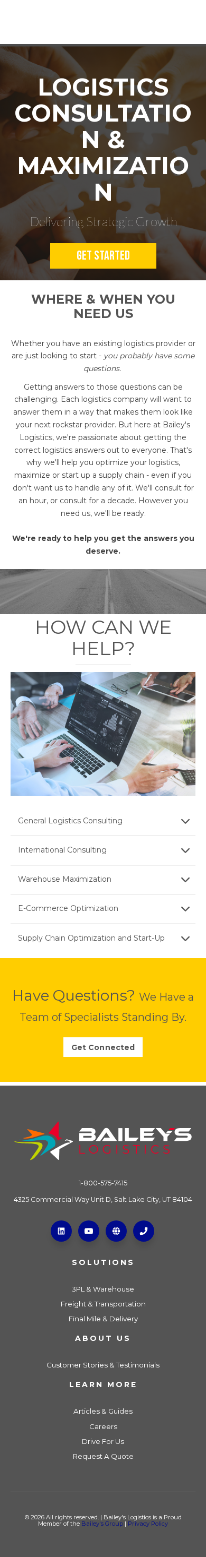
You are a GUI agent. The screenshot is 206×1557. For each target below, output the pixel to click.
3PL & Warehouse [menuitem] (103, 1289)
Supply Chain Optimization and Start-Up (91, 938)
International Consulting (62, 850)
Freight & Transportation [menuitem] (103, 1304)
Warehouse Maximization (64, 879)
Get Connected (103, 1047)
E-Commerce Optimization (68, 908)
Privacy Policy (148, 1523)
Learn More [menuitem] (103, 1384)
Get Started (103, 255)
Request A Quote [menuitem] (103, 1456)
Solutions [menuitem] (103, 1262)
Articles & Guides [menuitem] (103, 1411)
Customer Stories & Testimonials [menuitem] (103, 1365)
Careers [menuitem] (103, 1426)
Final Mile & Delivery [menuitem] (103, 1318)
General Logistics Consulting (70, 820)
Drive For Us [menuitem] (103, 1441)
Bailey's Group (102, 1523)
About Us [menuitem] (103, 1338)
